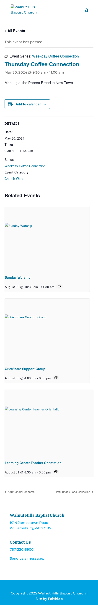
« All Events (15, 30)
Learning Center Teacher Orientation (33, 462)
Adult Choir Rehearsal (21, 492)
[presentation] (47, 239)
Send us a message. (27, 558)
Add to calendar (28, 104)
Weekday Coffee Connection (25, 166)
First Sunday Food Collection (72, 492)
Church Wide (14, 178)
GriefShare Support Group (25, 368)
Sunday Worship (18, 277)
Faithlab (55, 599)
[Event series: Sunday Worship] (59, 286)
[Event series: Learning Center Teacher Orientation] (55, 471)
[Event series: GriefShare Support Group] (55, 377)
